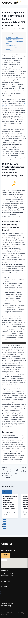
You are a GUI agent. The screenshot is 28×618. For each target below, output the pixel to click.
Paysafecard (9, 50)
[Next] (9, 492)
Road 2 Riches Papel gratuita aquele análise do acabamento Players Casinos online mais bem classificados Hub (10, 503)
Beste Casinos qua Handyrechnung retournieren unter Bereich (15, 47)
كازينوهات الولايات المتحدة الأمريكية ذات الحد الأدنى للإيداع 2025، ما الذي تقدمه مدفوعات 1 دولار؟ (7, 472)
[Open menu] (25, 3)
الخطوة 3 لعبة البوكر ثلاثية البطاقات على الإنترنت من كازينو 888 (20, 470)
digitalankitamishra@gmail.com (10, 28)
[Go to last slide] (4, 492)
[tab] (4, 519)
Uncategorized (6, 9)
